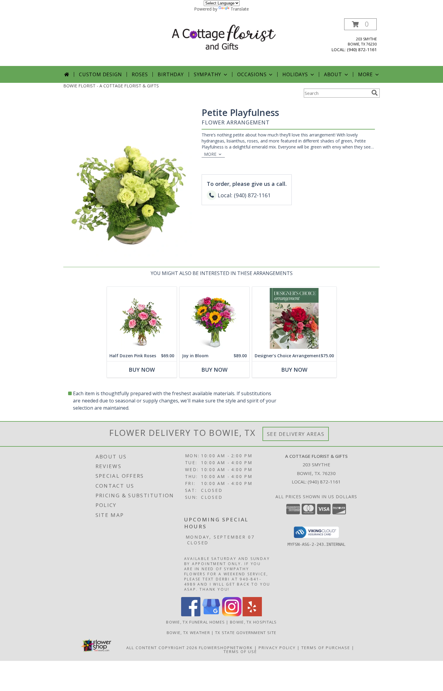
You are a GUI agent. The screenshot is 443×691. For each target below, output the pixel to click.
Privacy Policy (277, 647)
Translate (240, 9)
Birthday (171, 74)
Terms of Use (240, 651)
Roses (140, 74)
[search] (374, 92)
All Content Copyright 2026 (161, 647)
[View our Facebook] (190, 615)
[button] (360, 24)
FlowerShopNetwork (226, 647)
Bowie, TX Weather (188, 632)
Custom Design (100, 74)
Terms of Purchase (325, 647)
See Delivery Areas (296, 433)
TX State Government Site (245, 632)
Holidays (295, 74)
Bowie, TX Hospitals (253, 622)
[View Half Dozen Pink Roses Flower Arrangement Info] (142, 318)
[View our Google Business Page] (211, 615)
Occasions (251, 74)
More (365, 74)
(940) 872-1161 (362, 49)
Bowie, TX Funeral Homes (195, 622)
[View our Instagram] (231, 615)
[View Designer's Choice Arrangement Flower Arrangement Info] (294, 318)
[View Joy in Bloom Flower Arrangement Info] (214, 318)
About (333, 74)
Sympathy (207, 74)
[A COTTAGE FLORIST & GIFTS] (224, 37)
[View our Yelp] (252, 615)
